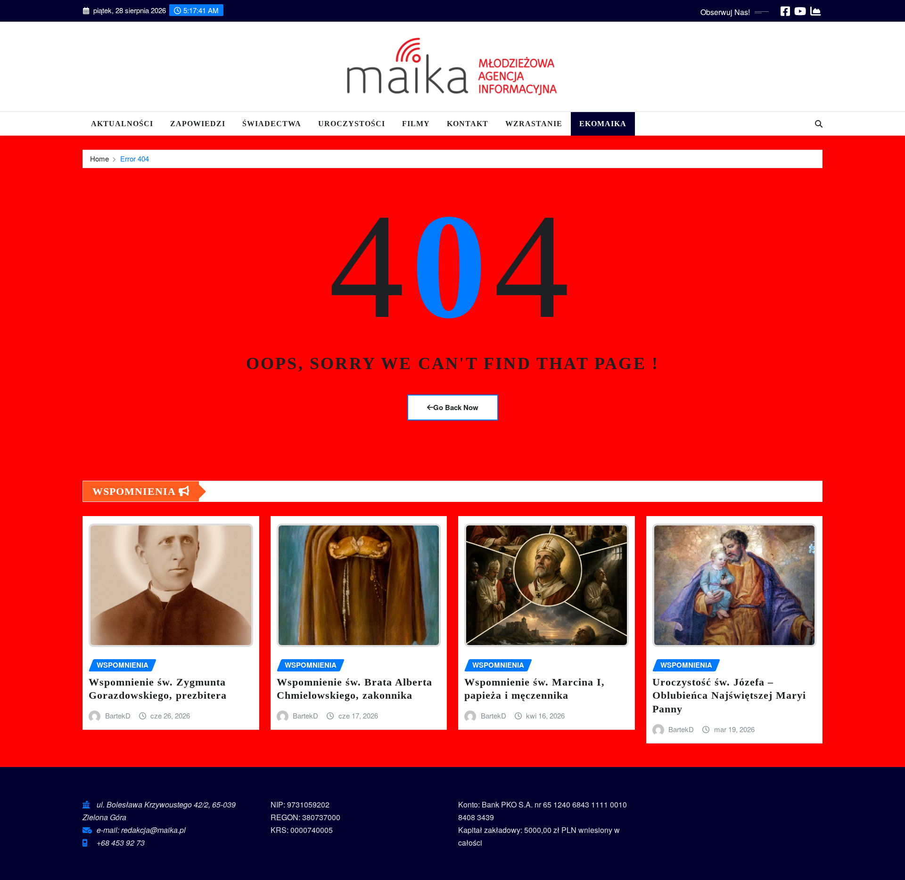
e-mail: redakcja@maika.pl (141, 829)
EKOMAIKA (602, 124)
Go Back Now (455, 407)
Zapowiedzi (197, 124)
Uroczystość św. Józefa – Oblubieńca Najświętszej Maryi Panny (729, 695)
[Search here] (819, 123)
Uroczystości (351, 124)
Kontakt (467, 124)
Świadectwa (271, 124)
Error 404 (134, 158)
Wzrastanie (533, 124)
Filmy (416, 124)
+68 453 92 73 (121, 842)
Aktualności (122, 124)
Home (99, 158)
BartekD (118, 715)
